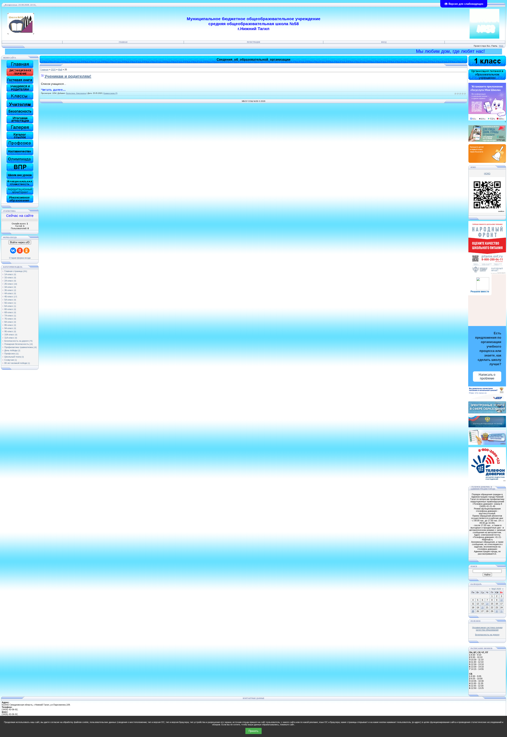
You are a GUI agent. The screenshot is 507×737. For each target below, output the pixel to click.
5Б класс (8, 303)
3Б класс (8, 290)
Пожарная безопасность (16, 344)
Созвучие (9, 360)
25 (473, 611)
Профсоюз (9, 353)
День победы (10, 350)
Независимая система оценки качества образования (487, 628)
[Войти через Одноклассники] (27, 251)
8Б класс (8, 325)
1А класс (8, 274)
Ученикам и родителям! (68, 76)
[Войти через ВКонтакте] (13, 251)
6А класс (8, 306)
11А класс (9, 338)
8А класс (8, 322)
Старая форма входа (19, 258)
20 (482, 607)
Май (60, 69)
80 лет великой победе (15, 363)
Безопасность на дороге (16, 341)
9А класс (8, 328)
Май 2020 (496, 589)
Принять (253, 730)
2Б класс (8, 284)
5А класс (8, 299)
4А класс (8, 293)
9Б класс (8, 331)
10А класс (9, 334)
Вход (383, 42)
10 (501, 600)
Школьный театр (12, 357)
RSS (501, 46)
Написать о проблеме (487, 376)
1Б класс (8, 277)
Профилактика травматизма (18, 347)
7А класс (8, 315)
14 (487, 604)
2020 (53, 69)
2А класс (8, 280)
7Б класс (8, 318)
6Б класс (8, 309)
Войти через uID (20, 242)
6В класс (8, 312)
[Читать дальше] (53, 90)
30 (497, 611)
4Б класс (8, 296)
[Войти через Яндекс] (20, 251)
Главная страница (13, 271)
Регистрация (253, 42)
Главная (123, 42)
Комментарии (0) (110, 93)
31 (501, 611)
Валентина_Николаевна (76, 93)
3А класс (8, 287)
